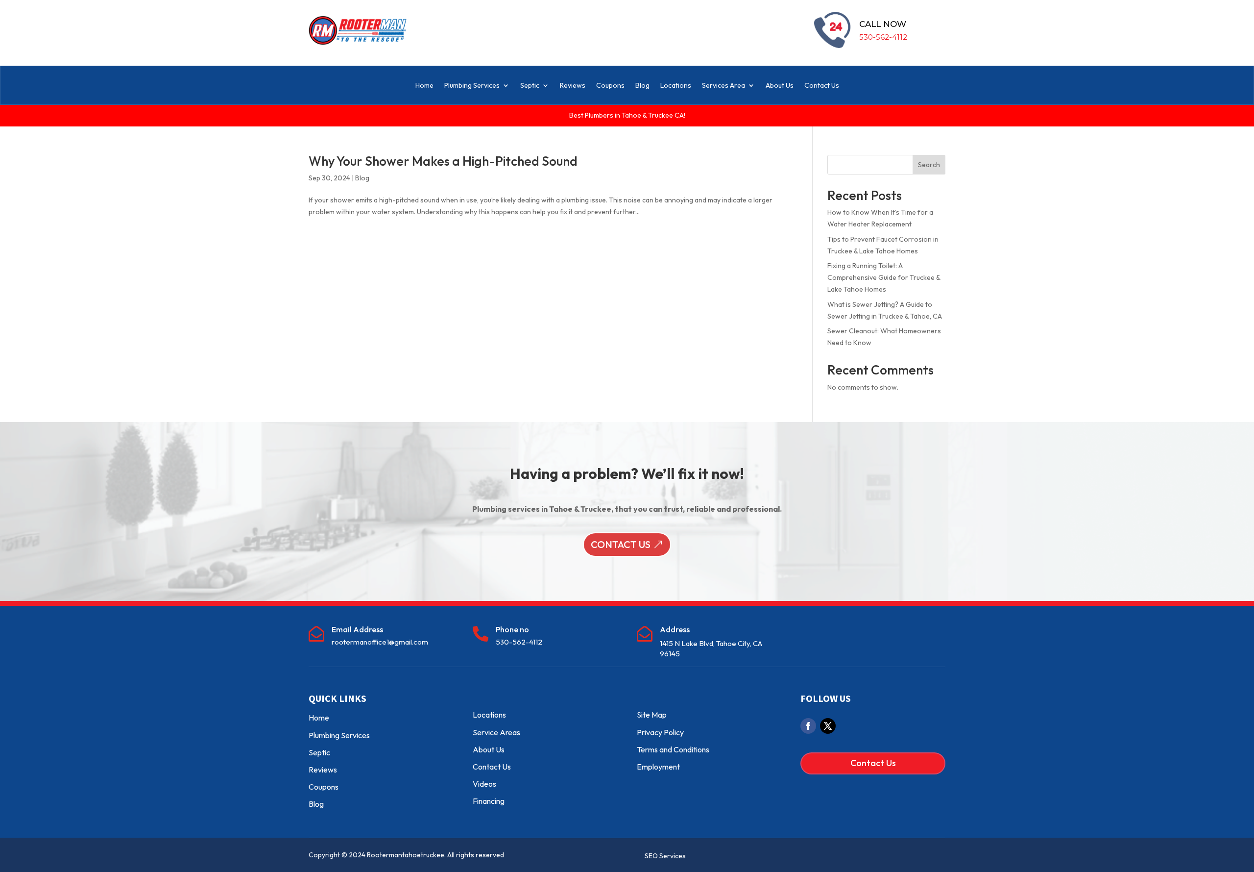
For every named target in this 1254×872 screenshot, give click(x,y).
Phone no (512, 629)
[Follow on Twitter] (828, 726)
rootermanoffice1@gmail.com (380, 642)
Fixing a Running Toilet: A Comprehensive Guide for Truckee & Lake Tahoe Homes (883, 277)
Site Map (652, 715)
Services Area (723, 85)
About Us (780, 85)
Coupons (610, 85)
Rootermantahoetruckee (405, 854)
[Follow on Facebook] (808, 726)
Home (424, 85)
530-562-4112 (883, 37)
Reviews (572, 85)
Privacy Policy (660, 732)
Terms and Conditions (673, 749)
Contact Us (821, 85)
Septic (529, 85)
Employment (658, 767)
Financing (489, 801)
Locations (675, 85)
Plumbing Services (472, 85)
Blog (642, 85)
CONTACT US (621, 544)
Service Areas (496, 732)
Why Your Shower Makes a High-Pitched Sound (443, 161)
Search (929, 164)
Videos (484, 784)
